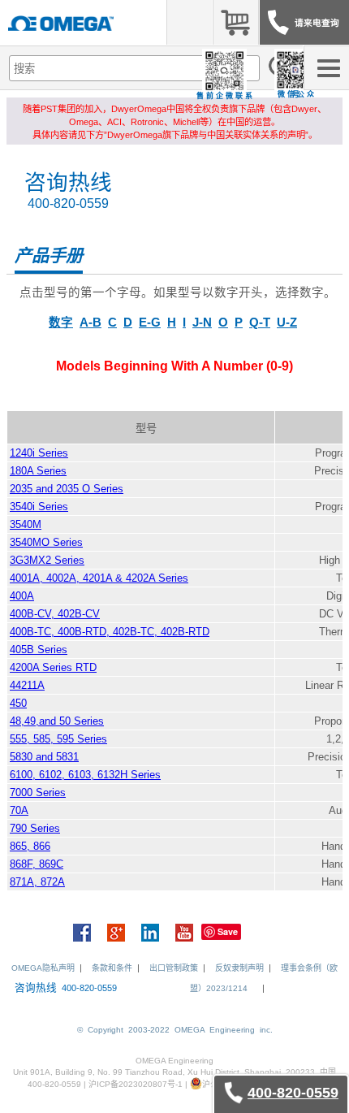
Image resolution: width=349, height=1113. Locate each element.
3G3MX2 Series (47, 560)
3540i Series (39, 506)
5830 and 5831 (44, 757)
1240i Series (39, 453)
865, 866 (30, 846)
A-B (90, 322)
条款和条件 (112, 968)
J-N (202, 322)
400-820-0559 (68, 203)
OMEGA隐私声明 (43, 968)
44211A (27, 685)
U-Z (287, 322)
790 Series (35, 828)
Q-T (259, 322)
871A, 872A (37, 882)
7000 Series (38, 792)
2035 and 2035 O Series (66, 489)
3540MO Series (46, 542)
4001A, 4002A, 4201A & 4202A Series (99, 578)
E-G (150, 322)
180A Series (38, 471)
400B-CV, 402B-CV (55, 614)
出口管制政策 (173, 968)
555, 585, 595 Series (58, 739)
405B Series (38, 649)
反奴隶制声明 (239, 968)
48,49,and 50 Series (57, 721)
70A (19, 810)
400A (22, 596)
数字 (61, 322)
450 (18, 703)
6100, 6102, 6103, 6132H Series (85, 775)
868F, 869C (36, 864)
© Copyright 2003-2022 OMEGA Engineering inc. (175, 1029)
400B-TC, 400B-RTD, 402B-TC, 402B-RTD (109, 632)
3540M (25, 524)
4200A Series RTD (53, 667)
